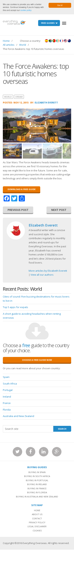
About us (37, 514)
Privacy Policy (37, 522)
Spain (6, 377)
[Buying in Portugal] (54, 41)
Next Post (58, 210)
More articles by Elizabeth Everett (48, 270)
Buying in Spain (37, 472)
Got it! (60, 5)
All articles (8, 44)
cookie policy (25, 10)
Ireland (7, 396)
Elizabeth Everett (46, 102)
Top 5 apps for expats (15, 307)
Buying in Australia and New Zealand (37, 496)
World (22, 44)
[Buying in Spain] (46, 41)
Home (6, 40)
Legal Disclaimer (37, 526)
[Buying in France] (62, 41)
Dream (19, 96)
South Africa (10, 383)
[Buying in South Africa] (50, 41)
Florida (7, 409)
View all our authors (42, 274)
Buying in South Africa (37, 476)
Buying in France (37, 488)
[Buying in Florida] (65, 41)
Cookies (37, 530)
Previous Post (18, 210)
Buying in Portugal (37, 480)
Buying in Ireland (37, 484)
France (7, 403)
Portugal (8, 390)
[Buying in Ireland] (58, 41)
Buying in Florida (37, 492)
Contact (37, 518)
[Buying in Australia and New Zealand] (69, 41)
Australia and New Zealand (18, 416)
